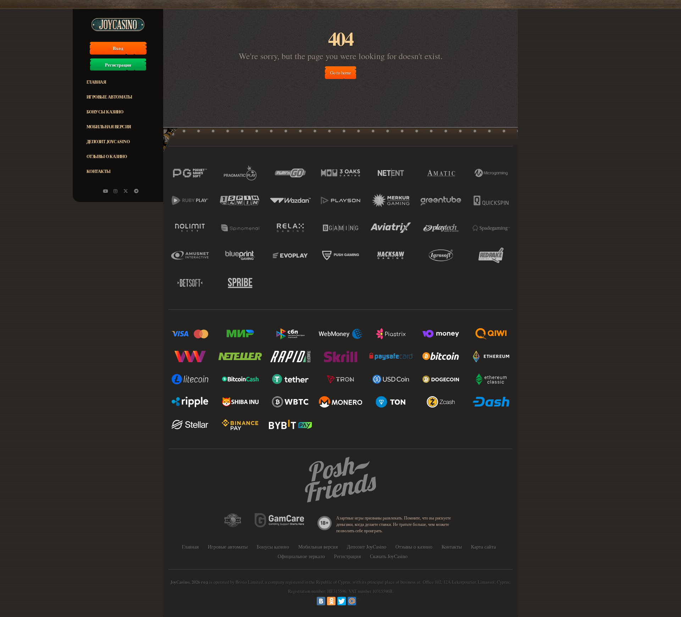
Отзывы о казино (107, 156)
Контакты (99, 171)
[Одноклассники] (331, 601)
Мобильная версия (109, 127)
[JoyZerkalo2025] (136, 191)
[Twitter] (341, 601)
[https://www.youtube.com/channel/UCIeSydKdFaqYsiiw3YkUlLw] (105, 191)
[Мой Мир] (352, 601)
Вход (118, 48)
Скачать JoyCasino (389, 556)
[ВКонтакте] (321, 601)
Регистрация (118, 65)
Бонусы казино (105, 112)
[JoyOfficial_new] (126, 191)
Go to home (340, 72)
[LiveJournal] (362, 601)
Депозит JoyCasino (108, 142)
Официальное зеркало (301, 556)
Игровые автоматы (109, 97)
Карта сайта (483, 546)
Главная (96, 82)
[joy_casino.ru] (116, 191)
